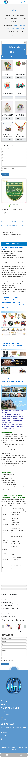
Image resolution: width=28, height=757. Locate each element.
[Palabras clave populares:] (25, 42)
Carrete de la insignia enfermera (10, 608)
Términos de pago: (7, 238)
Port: (4, 232)
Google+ (6, 714)
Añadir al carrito (11, 225)
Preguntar (8, 77)
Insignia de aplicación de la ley (9, 605)
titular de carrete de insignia (9, 616)
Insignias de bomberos (8, 599)
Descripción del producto (12, 244)
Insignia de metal (13, 594)
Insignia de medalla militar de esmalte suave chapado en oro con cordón (9, 631)
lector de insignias (6, 613)
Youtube (6, 719)
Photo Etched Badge (7, 597)
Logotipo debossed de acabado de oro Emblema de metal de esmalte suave (19, 631)
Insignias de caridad (7, 602)
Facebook (6, 711)
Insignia (4, 594)
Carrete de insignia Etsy (8, 611)
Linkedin (6, 717)
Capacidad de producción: (9, 234)
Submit (5, 174)
